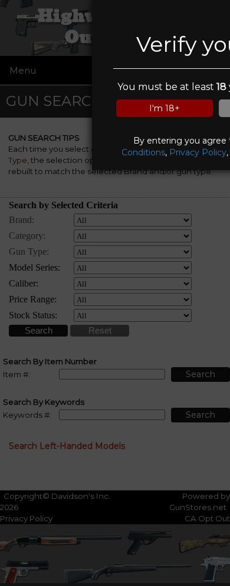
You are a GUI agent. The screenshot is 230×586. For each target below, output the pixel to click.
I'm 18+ (164, 108)
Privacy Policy (197, 152)
